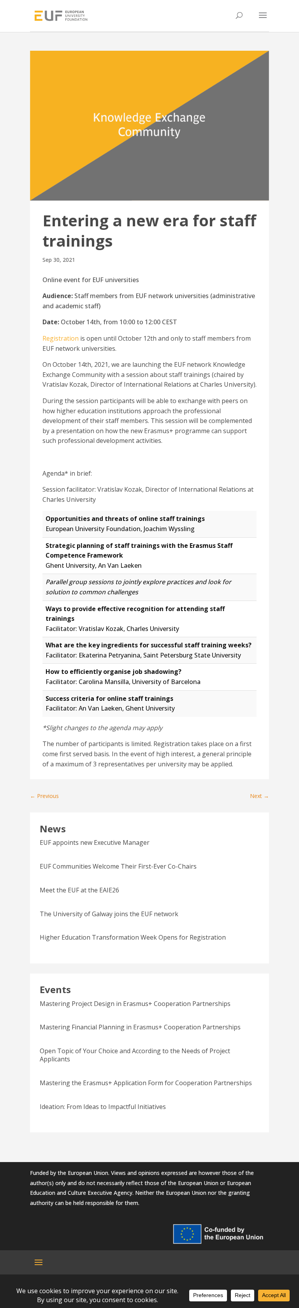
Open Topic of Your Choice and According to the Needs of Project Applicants (135, 1055)
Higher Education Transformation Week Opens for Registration (133, 937)
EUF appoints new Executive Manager (95, 842)
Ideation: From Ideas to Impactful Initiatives (103, 1106)
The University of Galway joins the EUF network (109, 914)
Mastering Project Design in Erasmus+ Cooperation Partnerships (135, 1003)
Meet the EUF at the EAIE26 (79, 890)
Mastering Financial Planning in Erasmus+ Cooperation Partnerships (140, 1027)
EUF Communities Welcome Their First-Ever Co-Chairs (118, 866)
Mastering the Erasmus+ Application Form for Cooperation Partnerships (146, 1083)
